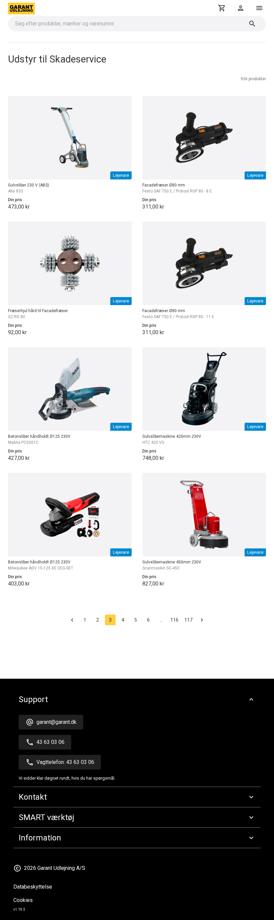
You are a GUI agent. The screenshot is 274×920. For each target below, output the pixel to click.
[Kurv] (222, 8)
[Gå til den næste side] (201, 620)
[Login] (240, 8)
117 (188, 620)
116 (174, 620)
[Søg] (252, 23)
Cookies (23, 900)
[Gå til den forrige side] (72, 620)
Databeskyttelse (32, 887)
